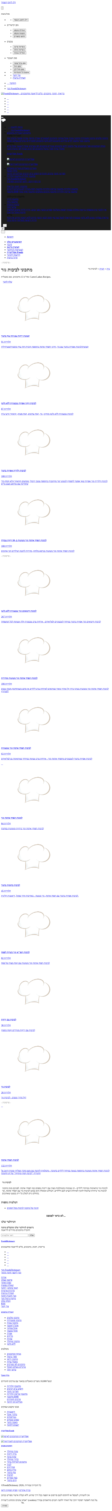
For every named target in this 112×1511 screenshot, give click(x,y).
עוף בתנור (11, 1472)
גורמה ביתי (11, 220)
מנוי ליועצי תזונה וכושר (11, 1272)
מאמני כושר (12, 1422)
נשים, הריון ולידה (28, 209)
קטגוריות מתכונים (7, 1312)
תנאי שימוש (12, 1288)
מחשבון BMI (13, 191)
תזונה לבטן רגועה (44, 217)
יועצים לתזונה (13, 1425)
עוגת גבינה (11, 1456)
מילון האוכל (12, 171)
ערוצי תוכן (11, 207)
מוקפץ (31, 138)
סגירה (4, 1506)
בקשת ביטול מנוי (8, 1298)
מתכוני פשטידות (88, 138)
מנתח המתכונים (98, 146)
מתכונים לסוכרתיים (35, 141)
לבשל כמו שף (58, 217)
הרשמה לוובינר (13, 255)
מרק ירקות (11, 1454)
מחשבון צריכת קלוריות (67, 191)
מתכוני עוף (11, 138)
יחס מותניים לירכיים (16, 189)
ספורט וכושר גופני (44, 209)
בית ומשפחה (91, 209)
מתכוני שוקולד (13, 1341)
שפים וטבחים (13, 1419)
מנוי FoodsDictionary (16, 88)
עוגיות (25, 138)
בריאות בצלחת (101, 217)
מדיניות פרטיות (8, 1290)
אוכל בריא (11, 146)
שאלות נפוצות (7, 1285)
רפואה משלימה (59, 209)
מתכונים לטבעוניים (49, 138)
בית (108, 269)
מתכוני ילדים (73, 141)
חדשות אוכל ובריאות (16, 212)
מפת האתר (6, 1282)
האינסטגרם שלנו (14, 242)
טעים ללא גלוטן (88, 217)
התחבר (11, 83)
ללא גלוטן (11, 1344)
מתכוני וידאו (68, 146)
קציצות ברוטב (13, 247)
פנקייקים (11, 1467)
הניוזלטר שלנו (8, 1221)
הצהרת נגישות (19, 78)
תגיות (101, 269)
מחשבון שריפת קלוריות (53, 189)
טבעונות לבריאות (72, 217)
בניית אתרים (24, 1490)
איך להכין (102, 209)
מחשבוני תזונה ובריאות (17, 186)
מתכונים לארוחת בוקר (17, 1462)
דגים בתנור (12, 1480)
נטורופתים (11, 1417)
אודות (3, 1277)
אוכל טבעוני (12, 1331)
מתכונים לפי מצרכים (38, 146)
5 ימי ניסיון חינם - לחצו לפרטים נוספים (24, 181)
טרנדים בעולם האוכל (16, 141)
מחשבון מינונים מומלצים (46, 191)
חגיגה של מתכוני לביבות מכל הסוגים (22, 1208)
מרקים (64, 141)
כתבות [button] (16, 204)
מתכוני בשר (84, 141)
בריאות (82, 209)
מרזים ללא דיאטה (28, 217)
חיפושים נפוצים (6, 1446)
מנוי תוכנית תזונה (8, 1296)
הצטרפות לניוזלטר (15, 249)
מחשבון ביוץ (12, 202)
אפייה (37, 138)
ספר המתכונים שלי (82, 146)
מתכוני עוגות (74, 138)
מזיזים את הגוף (13, 217)
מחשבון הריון (12, 199)
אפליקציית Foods (15, 153)
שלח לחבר (7, 282)
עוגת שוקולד (12, 1451)
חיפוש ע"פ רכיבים (31, 173)
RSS (3, 1303)
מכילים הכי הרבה (14, 173)
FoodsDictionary (8, 1241)
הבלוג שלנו (5, 1301)
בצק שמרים (12, 1477)
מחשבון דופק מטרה (33, 189)
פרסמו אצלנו (6, 1280)
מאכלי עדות (59, 148)
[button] (15, 133)
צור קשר (16, 75)
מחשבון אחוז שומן (27, 191)
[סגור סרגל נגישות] (2, 8)
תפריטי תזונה (59, 173)
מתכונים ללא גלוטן (52, 141)
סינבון (9, 244)
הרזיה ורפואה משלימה (27, 220)
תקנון (3, 1288)
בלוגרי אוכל (12, 1414)
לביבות (10, 1475)
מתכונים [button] (27, 133)
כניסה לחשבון (15, 127)
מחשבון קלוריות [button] (28, 176)
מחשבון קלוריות (71, 189)
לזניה (9, 1464)
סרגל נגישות (12, 257)
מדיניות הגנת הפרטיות (11, 1503)
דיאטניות (11, 1412)
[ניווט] (2, 117)
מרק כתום (11, 1470)
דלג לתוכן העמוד (8, 2)
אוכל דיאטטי (22, 146)
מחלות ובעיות (73, 209)
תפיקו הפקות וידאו (9, 1490)
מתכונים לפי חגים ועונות (32, 148)
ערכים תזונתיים (46, 173)
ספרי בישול (48, 148)
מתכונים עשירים (55, 146)
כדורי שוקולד (13, 1459)
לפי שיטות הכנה (14, 148)
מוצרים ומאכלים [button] (28, 168)
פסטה (19, 138)
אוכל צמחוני (63, 138)
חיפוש (10, 237)
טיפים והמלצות (13, 209)
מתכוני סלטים (102, 138)
